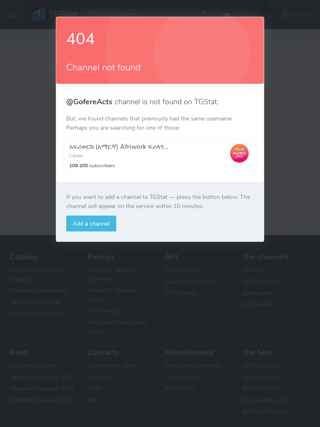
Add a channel (91, 223)
